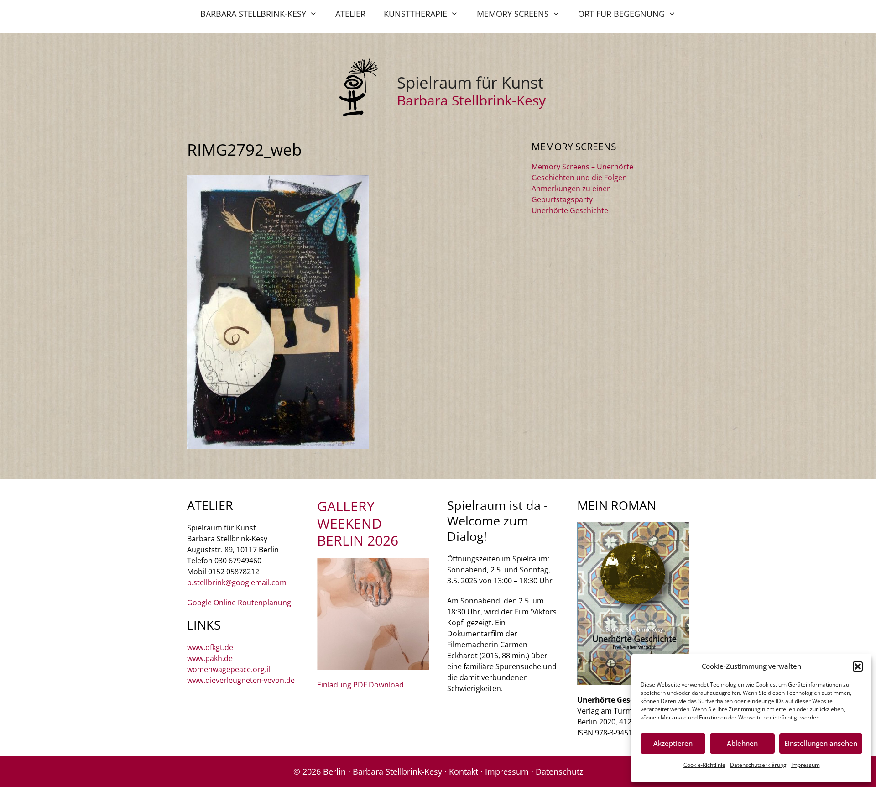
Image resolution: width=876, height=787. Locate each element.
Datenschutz (559, 771)
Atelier (350, 13)
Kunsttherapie (415, 13)
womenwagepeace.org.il (228, 669)
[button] (857, 666)
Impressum (805, 765)
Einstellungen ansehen (820, 743)
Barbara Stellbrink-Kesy (253, 13)
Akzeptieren (673, 743)
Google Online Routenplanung (239, 603)
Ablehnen (742, 743)
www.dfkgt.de (210, 647)
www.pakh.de (210, 658)
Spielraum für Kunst (470, 82)
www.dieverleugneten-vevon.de (241, 680)
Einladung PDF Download (360, 685)
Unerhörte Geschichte (570, 210)
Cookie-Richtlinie (704, 765)
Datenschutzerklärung (758, 765)
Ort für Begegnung (621, 13)
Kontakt (463, 771)
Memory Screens (513, 13)
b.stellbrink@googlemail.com (237, 582)
